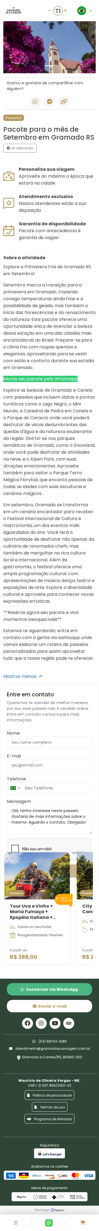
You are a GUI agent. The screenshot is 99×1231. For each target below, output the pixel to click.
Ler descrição (21, 148)
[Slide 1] (49, 66)
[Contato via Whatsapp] (49, 1223)
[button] (15, 788)
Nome (13, 733)
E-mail (14, 756)
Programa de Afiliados (52, 1119)
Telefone (16, 779)
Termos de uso (52, 1107)
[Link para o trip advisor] (68, 1023)
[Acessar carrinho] (82, 1223)
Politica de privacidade (52, 1095)
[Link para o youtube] (55, 1023)
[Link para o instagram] (41, 1023)
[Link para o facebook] (27, 1023)
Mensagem (19, 801)
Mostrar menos (21, 676)
